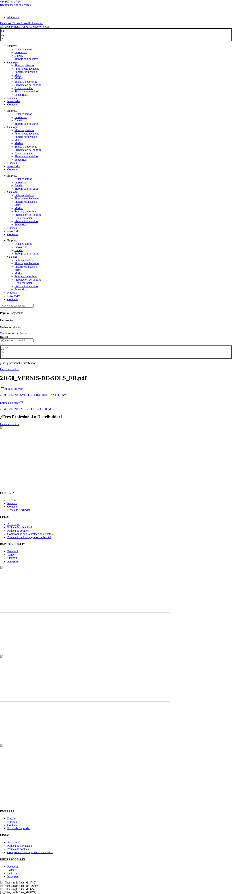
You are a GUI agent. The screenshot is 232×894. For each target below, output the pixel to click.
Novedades (13, 101)
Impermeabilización (25, 71)
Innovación (20, 52)
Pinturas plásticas (24, 65)
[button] (116, 34)
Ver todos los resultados (13, 333)
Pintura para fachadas (26, 68)
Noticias (12, 98)
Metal (17, 75)
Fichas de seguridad (11, 11)
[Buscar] (1, 344)
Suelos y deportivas (25, 81)
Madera (18, 78)
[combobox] (17, 340)
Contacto (12, 104)
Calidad (18, 55)
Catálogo (12, 62)
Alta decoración (23, 88)
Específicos (21, 94)
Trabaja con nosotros (26, 58)
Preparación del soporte (27, 84)
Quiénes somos (23, 49)
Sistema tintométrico (26, 91)
